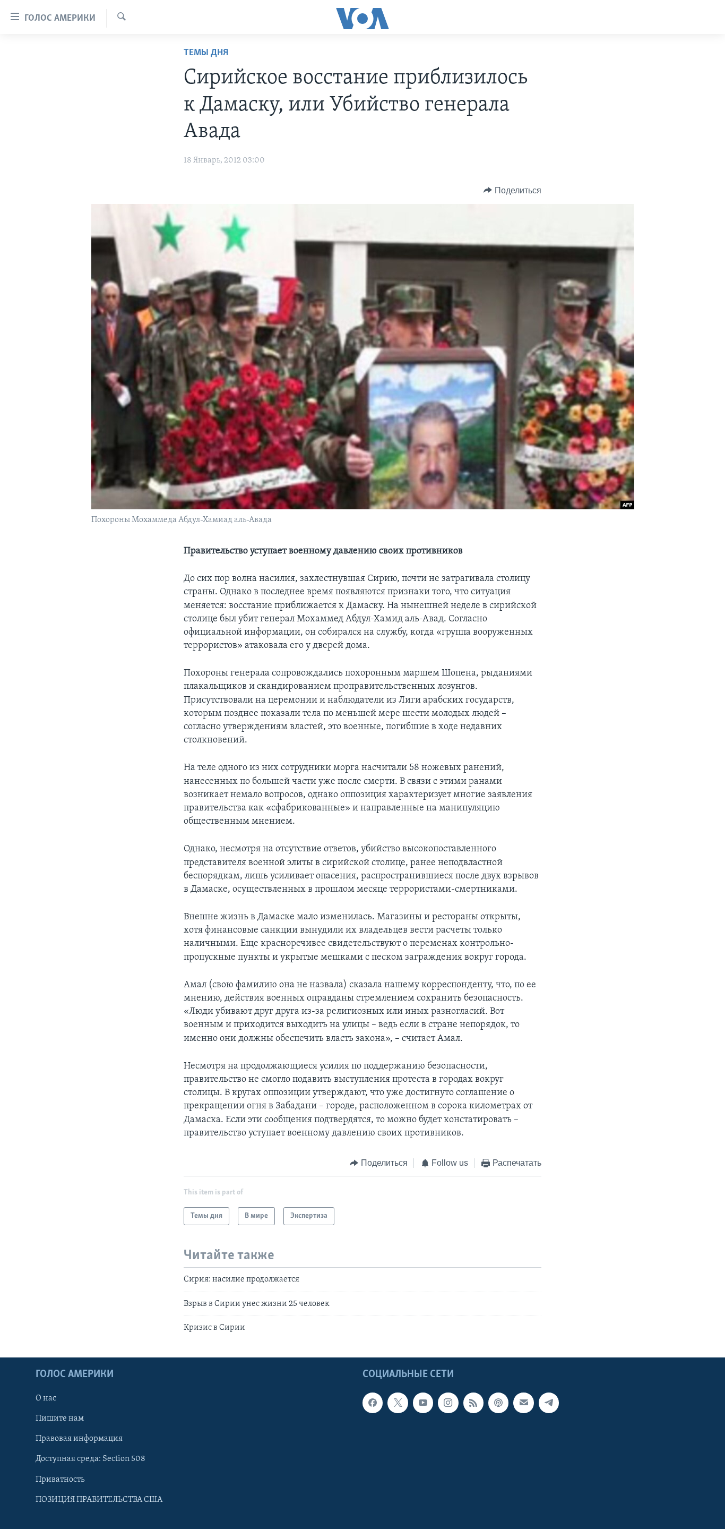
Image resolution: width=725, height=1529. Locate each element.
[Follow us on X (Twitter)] (397, 1403)
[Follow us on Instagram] (448, 1403)
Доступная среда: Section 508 (90, 1459)
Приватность (60, 1479)
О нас (46, 1399)
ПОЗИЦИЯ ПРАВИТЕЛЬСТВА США (99, 1500)
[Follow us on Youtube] (423, 1403)
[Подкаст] (498, 1403)
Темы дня (206, 53)
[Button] (512, 191)
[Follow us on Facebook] (372, 1403)
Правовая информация (79, 1439)
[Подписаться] (523, 1403)
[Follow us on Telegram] (549, 1403)
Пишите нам (60, 1419)
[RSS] (473, 1403)
